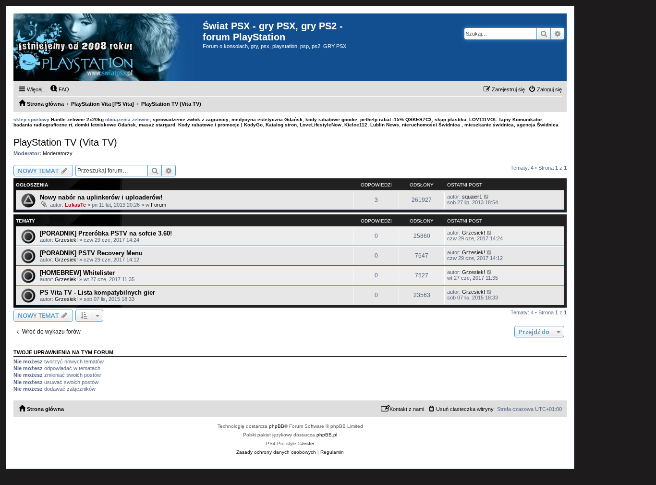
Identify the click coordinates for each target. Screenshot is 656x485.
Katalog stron (281, 124)
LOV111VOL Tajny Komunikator (505, 119)
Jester (308, 443)
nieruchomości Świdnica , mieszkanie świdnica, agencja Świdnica (480, 124)
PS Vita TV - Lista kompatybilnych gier (97, 292)
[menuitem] (59, 89)
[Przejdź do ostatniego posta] (487, 196)
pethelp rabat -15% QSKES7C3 (396, 119)
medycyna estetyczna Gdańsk (267, 119)
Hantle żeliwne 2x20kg (77, 119)
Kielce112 (355, 124)
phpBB (276, 426)
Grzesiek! (66, 240)
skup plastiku (450, 119)
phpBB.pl (326, 434)
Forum (158, 205)
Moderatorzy (58, 153)
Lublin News (384, 124)
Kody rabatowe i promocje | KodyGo (220, 124)
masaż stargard (157, 124)
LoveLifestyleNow (320, 124)
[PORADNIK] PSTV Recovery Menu (91, 253)
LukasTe (75, 205)
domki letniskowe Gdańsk (105, 124)
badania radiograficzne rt (42, 124)
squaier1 (472, 196)
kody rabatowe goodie (331, 119)
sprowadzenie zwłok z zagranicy (191, 119)
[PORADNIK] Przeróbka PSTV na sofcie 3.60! (106, 233)
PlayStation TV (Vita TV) (65, 142)
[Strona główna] (108, 47)
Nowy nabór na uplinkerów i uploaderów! (101, 197)
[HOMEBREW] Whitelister (77, 272)
